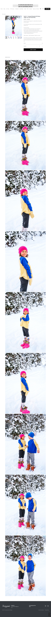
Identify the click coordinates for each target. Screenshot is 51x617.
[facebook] (45, 606)
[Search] (43, 8)
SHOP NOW (47, 8)
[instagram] (48, 606)
